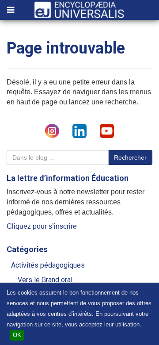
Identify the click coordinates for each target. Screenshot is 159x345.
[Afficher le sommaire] (10, 11)
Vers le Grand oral (45, 280)
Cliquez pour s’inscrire (42, 226)
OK (17, 335)
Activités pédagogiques (48, 265)
